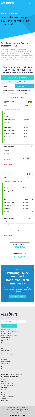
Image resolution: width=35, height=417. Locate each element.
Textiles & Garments (7, 396)
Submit (9, 326)
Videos (3, 352)
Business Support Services (9, 335)
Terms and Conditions (17, 411)
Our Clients (4, 363)
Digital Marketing (6, 333)
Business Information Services (10, 331)
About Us (4, 359)
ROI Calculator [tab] (21, 86)
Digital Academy (6, 367)
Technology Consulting (8, 385)
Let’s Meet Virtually (17, 296)
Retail (3, 393)
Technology (4, 339)
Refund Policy (17, 412)
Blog (2, 348)
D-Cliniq (3, 343)
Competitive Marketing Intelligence (11, 374)
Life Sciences (5, 387)
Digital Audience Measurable (9, 376)
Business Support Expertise (17, 82)
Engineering (4, 389)
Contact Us (4, 368)
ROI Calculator (5, 341)
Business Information (7, 383)
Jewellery (4, 398)
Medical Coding (5, 337)
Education (4, 391)
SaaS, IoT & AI (5, 381)
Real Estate (4, 400)
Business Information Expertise (17, 77)
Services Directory (6, 354)
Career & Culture (6, 365)
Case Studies (5, 350)
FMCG (3, 394)
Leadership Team (6, 361)
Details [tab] (5, 86)
